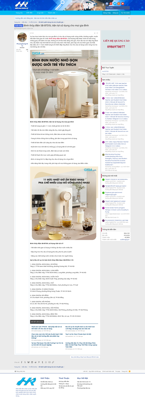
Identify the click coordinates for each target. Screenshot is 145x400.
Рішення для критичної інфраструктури (113, 193)
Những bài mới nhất (109, 176)
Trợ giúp (117, 371)
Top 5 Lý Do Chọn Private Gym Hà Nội (78, 334)
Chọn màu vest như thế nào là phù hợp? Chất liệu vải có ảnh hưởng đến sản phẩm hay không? (47, 336)
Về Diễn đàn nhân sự (47, 382)
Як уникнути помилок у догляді (116, 220)
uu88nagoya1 (125, 239)
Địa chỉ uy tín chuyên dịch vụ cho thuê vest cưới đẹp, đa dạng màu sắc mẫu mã (80, 328)
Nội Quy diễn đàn (64, 381)
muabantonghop (37, 330)
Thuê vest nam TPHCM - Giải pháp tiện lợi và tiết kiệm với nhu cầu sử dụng (46, 328)
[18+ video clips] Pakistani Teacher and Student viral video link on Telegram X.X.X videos (117, 144)
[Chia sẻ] (94, 33)
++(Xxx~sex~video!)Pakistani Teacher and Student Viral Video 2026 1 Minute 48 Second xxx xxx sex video (116, 130)
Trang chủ (19, 13)
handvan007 (70, 336)
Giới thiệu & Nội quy (111, 170)
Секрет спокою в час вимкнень (116, 179)
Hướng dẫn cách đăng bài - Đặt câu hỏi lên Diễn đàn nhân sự (36, 18)
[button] (45, 13)
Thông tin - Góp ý (64, 384)
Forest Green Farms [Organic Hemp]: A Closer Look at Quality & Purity (116, 210)
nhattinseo (35, 347)
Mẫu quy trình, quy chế (47, 388)
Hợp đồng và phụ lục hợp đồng (114, 95)
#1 (97, 33)
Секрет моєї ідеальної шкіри (115, 201)
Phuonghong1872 (21, 28)
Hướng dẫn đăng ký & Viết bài (114, 183)
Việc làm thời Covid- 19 (111, 217)
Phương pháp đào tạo (83, 388)
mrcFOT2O (105, 71)
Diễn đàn (29, 13)
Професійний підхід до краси (115, 186)
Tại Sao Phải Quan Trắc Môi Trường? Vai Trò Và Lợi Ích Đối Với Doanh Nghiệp (47, 344)
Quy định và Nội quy (95, 371)
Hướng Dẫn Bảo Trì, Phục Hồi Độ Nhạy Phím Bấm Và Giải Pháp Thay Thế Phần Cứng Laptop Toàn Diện (81, 345)
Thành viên (51, 13)
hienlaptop (69, 349)
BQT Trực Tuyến (108, 68)
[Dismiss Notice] (129, 18)
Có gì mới (40, 13)
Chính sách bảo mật (108, 371)
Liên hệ (85, 371)
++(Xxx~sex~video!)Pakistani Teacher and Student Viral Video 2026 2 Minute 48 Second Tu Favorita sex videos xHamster (116, 101)
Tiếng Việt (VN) (20, 371)
